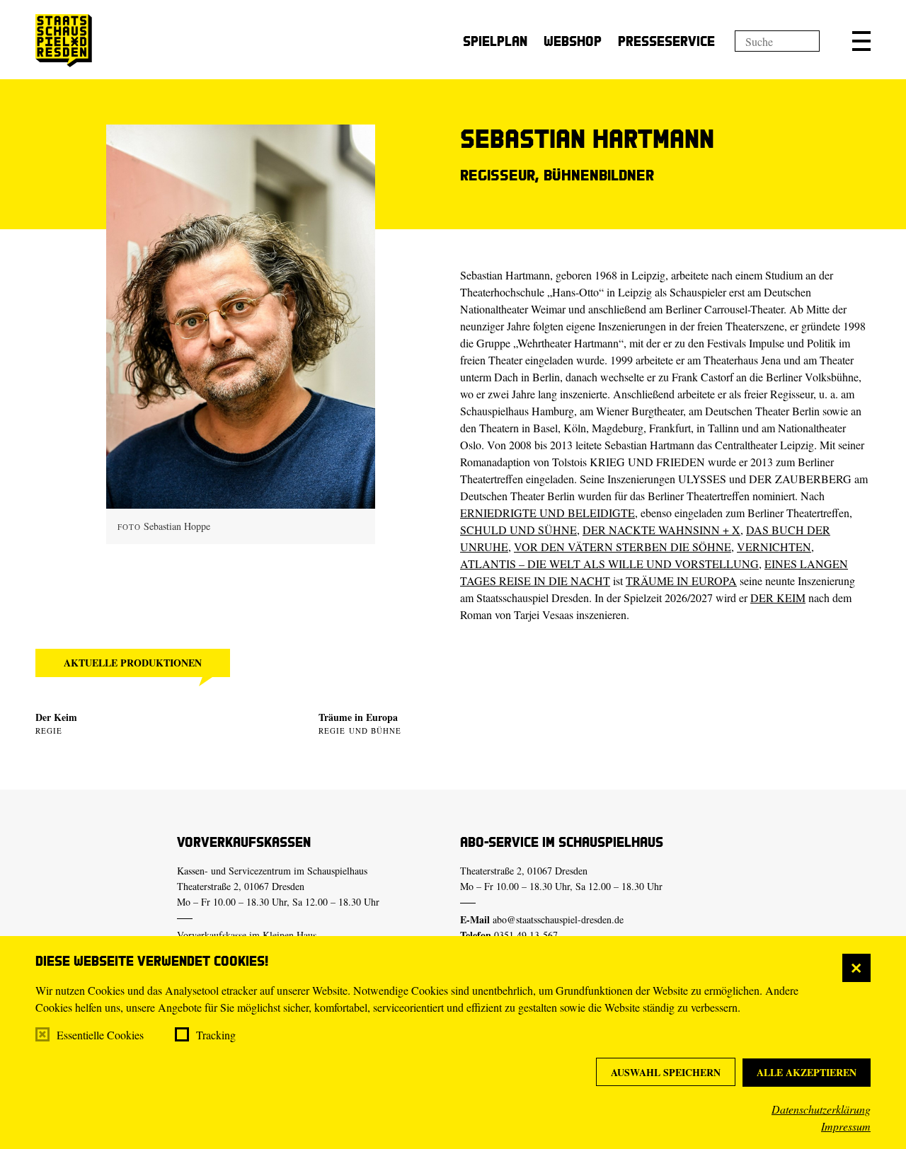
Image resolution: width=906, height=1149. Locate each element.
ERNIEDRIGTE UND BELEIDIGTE (547, 512)
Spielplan (495, 41)
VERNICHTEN (774, 546)
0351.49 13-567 (526, 935)
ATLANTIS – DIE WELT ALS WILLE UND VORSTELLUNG (609, 563)
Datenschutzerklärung (821, 1109)
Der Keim (56, 717)
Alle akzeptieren (806, 1072)
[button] (861, 41)
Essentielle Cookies (100, 1034)
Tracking (216, 1034)
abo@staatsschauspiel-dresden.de (558, 919)
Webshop (573, 41)
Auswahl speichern (666, 1072)
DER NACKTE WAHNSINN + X (661, 529)
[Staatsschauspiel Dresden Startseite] (63, 40)
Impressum (846, 1126)
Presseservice (666, 41)
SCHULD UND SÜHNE (518, 529)
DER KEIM (777, 597)
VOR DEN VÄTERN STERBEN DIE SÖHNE (622, 546)
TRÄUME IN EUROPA (681, 580)
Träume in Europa (358, 717)
